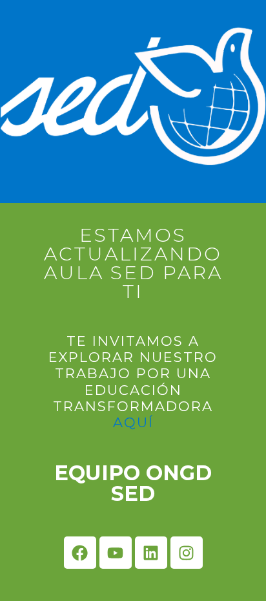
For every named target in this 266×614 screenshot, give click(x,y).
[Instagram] (186, 552)
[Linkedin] (151, 552)
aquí (133, 422)
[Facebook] (80, 552)
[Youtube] (115, 552)
